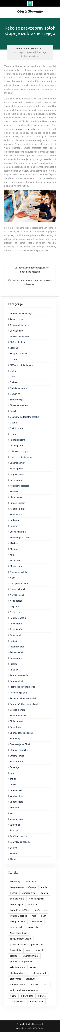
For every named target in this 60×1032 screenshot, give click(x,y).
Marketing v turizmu (20, 537)
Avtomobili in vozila (19, 325)
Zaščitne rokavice (18, 836)
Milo (12, 554)
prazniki (39, 950)
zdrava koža (27, 996)
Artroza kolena (17, 319)
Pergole (13, 641)
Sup (12, 773)
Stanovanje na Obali (20, 744)
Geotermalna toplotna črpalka (24, 417)
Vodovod (14, 807)
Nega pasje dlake (18, 933)
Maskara (14, 543)
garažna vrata (17, 898)
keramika (32, 904)
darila (44, 887)
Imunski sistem (17, 440)
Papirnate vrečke (18, 618)
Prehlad (13, 664)
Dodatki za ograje (18, 388)
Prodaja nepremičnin (20, 675)
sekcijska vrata (17, 967)
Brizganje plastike (18, 353)
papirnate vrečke (18, 944)
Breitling (14, 348)
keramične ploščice (19, 910)
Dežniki (13, 376)
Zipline (13, 853)
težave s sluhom (18, 984)
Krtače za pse (40, 910)
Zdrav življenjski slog (20, 842)
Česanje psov (36, 1001)
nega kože (33, 927)
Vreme (13, 996)
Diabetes (14, 382)
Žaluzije (14, 830)
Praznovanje (16, 658)
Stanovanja (15, 738)
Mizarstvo (15, 560)
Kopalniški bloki (18, 509)
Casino (13, 359)
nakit (43, 916)
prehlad (13, 956)
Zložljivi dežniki (17, 1001)
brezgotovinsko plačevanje (23, 887)
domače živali (29, 893)
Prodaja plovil (16, 681)
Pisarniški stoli (17, 646)
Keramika (14, 491)
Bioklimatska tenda (19, 336)
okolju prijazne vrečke (20, 938)
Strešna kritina (17, 756)
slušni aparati (39, 973)
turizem (35, 984)
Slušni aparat (16, 721)
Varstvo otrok (16, 796)
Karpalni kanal (17, 474)
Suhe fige (14, 767)
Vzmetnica (15, 824)
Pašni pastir (16, 635)
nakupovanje (36, 921)
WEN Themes (38, 1028)
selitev (33, 967)
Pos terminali (16, 652)
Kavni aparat (16, 480)
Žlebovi (13, 859)
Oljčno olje (15, 612)
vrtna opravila (16, 819)
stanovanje (15, 978)
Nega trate (15, 606)
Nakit (12, 577)
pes (28, 950)
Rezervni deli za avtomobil (23, 698)
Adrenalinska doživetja (21, 313)
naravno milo (16, 927)
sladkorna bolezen (19, 973)
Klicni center (16, 497)
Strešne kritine (17, 761)
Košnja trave (16, 514)
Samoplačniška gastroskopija (24, 704)
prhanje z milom (30, 956)
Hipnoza (14, 434)
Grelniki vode (16, 428)
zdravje (41, 996)
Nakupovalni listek (19, 583)
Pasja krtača (16, 629)
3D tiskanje (15, 881)
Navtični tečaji (17, 595)
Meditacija (15, 549)
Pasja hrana (16, 623)
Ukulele (13, 784)
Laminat (14, 526)
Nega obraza (16, 600)
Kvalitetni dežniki (18, 916)
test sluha (31, 978)
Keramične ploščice (19, 486)
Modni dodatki (17, 566)
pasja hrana (37, 944)
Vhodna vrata (16, 801)
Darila (13, 371)
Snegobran (15, 727)
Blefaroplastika (17, 342)
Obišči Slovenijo (30, 11)
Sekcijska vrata (17, 710)
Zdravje (13, 847)
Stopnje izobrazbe (19, 750)
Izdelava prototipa (19, 451)
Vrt (11, 813)
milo (34, 916)
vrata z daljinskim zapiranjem (24, 990)
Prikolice (14, 669)
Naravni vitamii (17, 589)
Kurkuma (14, 520)
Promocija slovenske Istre (22, 687)
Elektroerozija (16, 399)
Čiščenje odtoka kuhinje (21, 365)
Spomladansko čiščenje (21, 733)
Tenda (13, 778)
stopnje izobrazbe (25, 129)
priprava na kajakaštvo (21, 961)
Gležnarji (14, 422)
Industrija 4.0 (16, 445)
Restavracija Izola (18, 692)
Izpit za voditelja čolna (21, 457)
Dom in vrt (15, 394)
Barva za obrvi (17, 330)
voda (46, 984)
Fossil (13, 411)
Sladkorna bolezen (19, 715)
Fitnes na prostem (19, 405)
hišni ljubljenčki (36, 898)
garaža (44, 893)
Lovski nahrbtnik (18, 531)
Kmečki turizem (17, 503)
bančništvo (31, 881)
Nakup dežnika (17, 921)
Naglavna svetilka (18, 572)
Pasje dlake (15, 950)
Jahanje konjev (17, 463)
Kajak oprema (17, 468)
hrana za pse (16, 904)
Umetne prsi (16, 790)
